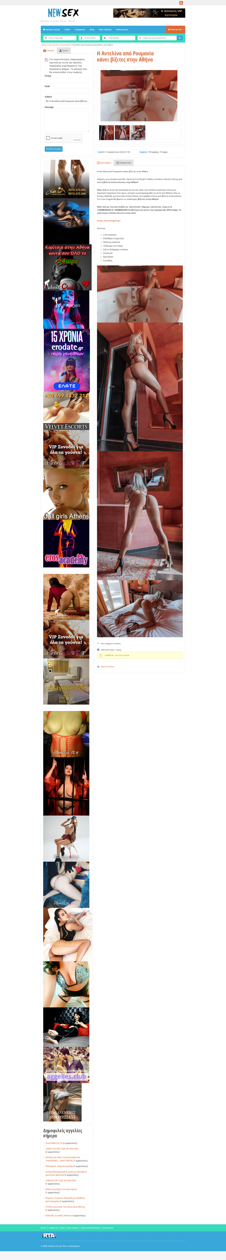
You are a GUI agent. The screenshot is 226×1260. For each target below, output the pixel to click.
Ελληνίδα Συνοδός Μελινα (58, 1215)
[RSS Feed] (181, 3)
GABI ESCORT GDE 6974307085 (61, 1180)
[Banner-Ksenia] (66, 884)
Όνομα (48, 76)
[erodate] (67, 360)
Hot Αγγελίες (54, 45)
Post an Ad (175, 29)
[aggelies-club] (66, 1065)
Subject (48, 96)
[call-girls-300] (66, 494)
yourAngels (65, 45)
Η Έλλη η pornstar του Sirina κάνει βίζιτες (65, 1207)
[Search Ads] (180, 38)
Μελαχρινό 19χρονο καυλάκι (59, 1166)
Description (105, 163)
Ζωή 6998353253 (54, 1143)
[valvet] (66, 410)
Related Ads (125, 163)
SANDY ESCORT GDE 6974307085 (62, 1148)
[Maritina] (66, 597)
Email (47, 86)
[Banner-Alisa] (66, 734)
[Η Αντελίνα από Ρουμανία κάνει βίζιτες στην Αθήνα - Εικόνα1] (106, 132)
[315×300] (67, 267)
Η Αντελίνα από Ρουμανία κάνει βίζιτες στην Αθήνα (125, 56)
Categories (80, 29)
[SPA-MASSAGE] (66, 681)
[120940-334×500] (67, 934)
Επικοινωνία (122, 29)
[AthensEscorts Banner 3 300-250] (66, 449)
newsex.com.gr (52, 29)
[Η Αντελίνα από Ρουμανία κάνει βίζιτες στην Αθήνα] (139, 95)
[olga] (66, 1027)
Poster (65, 50)
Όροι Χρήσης (105, 29)
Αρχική (44, 45)
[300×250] (66, 179)
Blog (92, 29)
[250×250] (62, 1102)
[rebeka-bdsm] (66, 984)
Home (67, 29)
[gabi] (66, 786)
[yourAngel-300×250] (66, 309)
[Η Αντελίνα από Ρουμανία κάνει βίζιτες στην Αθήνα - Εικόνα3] (138, 132)
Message (49, 107)
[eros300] (66, 543)
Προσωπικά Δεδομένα (90, 1228)
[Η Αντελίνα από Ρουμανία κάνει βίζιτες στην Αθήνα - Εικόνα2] (122, 132)
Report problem (107, 666)
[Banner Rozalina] (66, 838)
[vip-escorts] (66, 221)
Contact (50, 50)
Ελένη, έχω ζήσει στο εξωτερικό (61, 1189)
